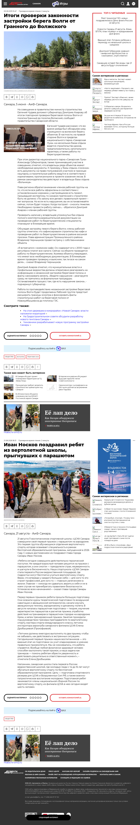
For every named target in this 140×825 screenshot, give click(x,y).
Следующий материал (48, 817)
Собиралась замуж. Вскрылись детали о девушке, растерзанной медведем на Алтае (118, 108)
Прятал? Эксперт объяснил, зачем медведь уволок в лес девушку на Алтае (118, 99)
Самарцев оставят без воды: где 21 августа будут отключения (114, 64)
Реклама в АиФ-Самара (35, 774)
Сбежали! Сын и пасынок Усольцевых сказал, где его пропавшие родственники (120, 529)
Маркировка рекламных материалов (41, 778)
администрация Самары (14, 520)
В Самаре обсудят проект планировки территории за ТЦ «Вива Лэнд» (29, 378)
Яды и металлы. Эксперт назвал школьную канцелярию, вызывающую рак (117, 81)
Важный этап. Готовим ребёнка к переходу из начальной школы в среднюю (114, 42)
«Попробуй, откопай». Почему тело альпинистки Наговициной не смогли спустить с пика (119, 520)
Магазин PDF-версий (71, 771)
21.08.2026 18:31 (10, 440)
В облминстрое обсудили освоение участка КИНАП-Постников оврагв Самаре (27, 396)
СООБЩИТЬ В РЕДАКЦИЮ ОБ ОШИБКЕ (75, 778)
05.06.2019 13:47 (10, 11)
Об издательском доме (35, 771)
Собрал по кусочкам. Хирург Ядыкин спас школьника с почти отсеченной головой (120, 511)
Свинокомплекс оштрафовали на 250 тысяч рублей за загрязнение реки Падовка (73, 387)
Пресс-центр (54, 771)
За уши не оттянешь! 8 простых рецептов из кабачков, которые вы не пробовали (120, 117)
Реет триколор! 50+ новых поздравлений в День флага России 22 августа (114, 20)
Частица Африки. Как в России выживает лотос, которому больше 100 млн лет (119, 126)
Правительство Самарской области (19, 91)
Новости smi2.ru (13, 432)
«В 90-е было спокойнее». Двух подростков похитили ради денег (118, 546)
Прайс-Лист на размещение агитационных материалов (72, 774)
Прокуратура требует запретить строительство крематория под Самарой (29, 387)
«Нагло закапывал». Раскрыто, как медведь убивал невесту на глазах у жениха (119, 90)
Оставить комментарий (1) (70, 336)
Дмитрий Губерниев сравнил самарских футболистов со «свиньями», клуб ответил (114, 53)
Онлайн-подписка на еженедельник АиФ (100, 771)
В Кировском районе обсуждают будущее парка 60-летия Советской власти (73, 378)
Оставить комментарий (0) (70, 698)
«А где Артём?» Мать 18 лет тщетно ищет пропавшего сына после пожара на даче (119, 538)
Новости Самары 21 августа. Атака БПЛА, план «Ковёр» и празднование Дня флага (114, 31)
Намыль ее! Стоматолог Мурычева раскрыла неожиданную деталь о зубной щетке (119, 502)
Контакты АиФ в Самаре (110, 774)
